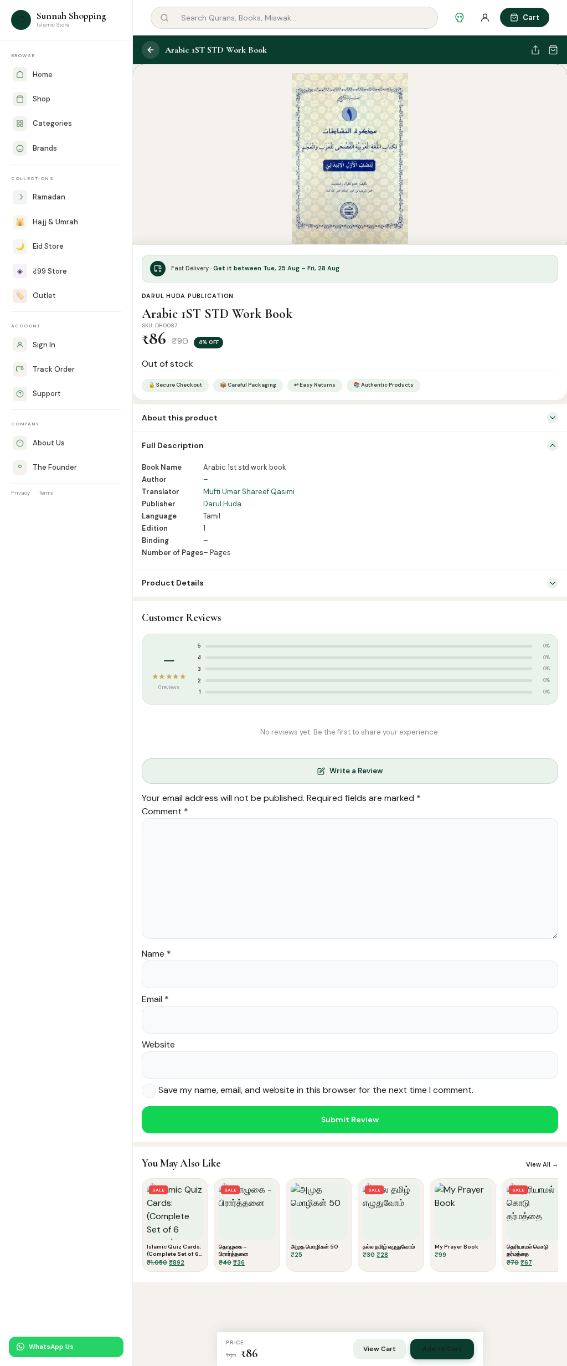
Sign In (44, 345)
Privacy (20, 492)
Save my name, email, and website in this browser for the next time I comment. (315, 1090)
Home (43, 74)
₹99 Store (42, 271)
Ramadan (41, 197)
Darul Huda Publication (188, 296)
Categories (52, 123)
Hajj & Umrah (47, 222)
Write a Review (356, 771)
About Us (49, 443)
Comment (165, 811)
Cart (531, 17)
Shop (41, 99)
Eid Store (40, 246)
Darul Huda (222, 504)
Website (158, 1044)
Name (156, 953)
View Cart (379, 1348)
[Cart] (553, 50)
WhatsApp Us (51, 1346)
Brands (45, 148)
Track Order (54, 369)
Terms (46, 492)
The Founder (55, 467)
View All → (542, 1164)
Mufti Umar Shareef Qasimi (249, 491)
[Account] (485, 17)
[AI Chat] (459, 17)
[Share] (535, 50)
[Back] (150, 50)
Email (155, 999)
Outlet (36, 295)
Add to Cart (442, 1348)
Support (47, 393)
